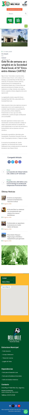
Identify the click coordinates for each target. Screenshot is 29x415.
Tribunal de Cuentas (7, 358)
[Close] (13, 406)
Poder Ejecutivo (6, 351)
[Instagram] (16, 406)
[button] (14, 9)
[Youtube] (19, 406)
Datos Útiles (6, 282)
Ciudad (4, 278)
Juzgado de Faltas (7, 361)
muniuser (3, 58)
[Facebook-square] (10, 406)
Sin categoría (4, 54)
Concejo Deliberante (7, 354)
